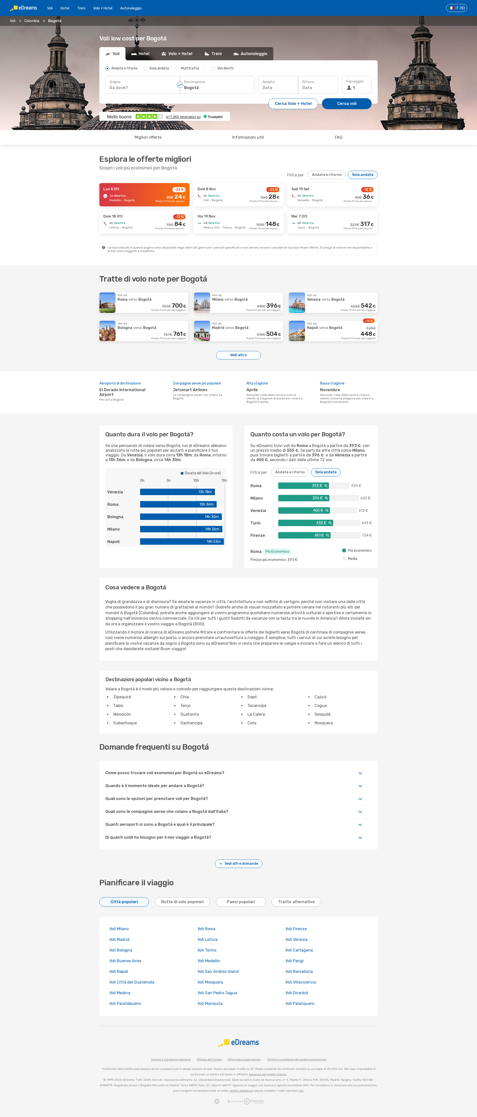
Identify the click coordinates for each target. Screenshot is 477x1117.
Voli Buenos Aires (125, 960)
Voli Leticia (208, 939)
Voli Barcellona (299, 971)
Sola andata (362, 175)
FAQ (338, 137)
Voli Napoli (118, 971)
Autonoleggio (131, 8)
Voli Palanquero (299, 1003)
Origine (115, 82)
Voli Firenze (296, 928)
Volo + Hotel (102, 8)
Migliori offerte (148, 137)
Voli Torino (207, 950)
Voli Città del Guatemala (131, 982)
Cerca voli (347, 103)
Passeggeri (355, 81)
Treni (81, 8)
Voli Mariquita (210, 1003)
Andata (269, 82)
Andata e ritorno (327, 175)
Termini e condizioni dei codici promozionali (296, 1059)
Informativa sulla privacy (244, 1059)
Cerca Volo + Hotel (293, 103)
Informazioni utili (248, 137)
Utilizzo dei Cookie (209, 1059)
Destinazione (194, 82)
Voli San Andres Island (218, 971)
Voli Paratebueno (125, 1003)
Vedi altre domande (241, 864)
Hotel (65, 8)
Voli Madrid (119, 939)
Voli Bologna (120, 950)
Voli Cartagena (299, 950)
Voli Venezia (296, 939)
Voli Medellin (209, 960)
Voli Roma (206, 928)
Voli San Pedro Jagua (217, 992)
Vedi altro (238, 355)
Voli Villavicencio (300, 982)
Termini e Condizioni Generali (171, 1059)
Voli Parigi (294, 960)
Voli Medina (119, 992)
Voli (50, 8)
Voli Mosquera (210, 982)
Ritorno (308, 82)
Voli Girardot (296, 992)
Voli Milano (119, 928)
